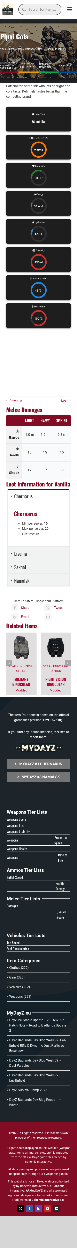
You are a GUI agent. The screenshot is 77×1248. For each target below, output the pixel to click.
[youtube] (47, 1208)
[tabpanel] (38, 524)
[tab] (38, 496)
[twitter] (20, 1208)
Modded (21, 690)
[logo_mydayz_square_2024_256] (7, 6)
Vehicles (15, 987)
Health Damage (60, 886)
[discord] (56, 1208)
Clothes (14, 968)
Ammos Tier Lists (25, 870)
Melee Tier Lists (23, 898)
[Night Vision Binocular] (56, 634)
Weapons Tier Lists (27, 812)
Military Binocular (21, 681)
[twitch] (38, 1208)
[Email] (48, 616)
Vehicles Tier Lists (26, 935)
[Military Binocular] (21, 634)
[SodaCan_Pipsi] (38, 363)
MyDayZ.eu (19, 1013)
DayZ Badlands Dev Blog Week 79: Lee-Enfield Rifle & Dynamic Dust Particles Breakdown (37, 1045)
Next (64, 401)
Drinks (49, 49)
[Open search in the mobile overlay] (39, 9)
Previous (15, 401)
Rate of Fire (62, 857)
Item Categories (23, 960)
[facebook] (29, 1208)
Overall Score (61, 914)
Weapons (16, 996)
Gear (40, 49)
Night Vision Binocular (55, 681)
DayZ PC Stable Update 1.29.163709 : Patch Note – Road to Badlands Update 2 (37, 1025)
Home (19, 49)
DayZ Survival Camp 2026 (28, 1090)
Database (30, 49)
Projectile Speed (60, 840)
